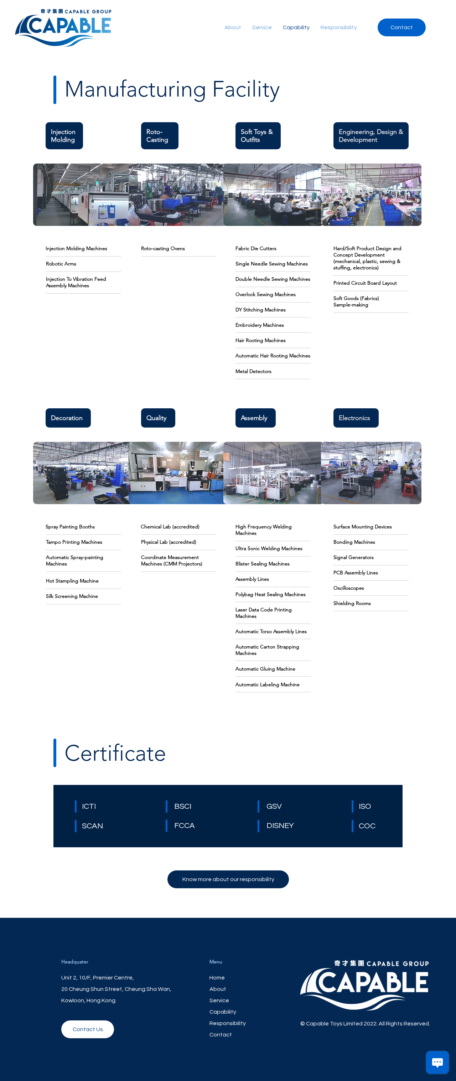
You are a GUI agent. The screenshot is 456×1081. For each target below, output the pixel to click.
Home (217, 978)
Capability (222, 1012)
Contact (220, 1035)
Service (219, 1000)
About (217, 989)
